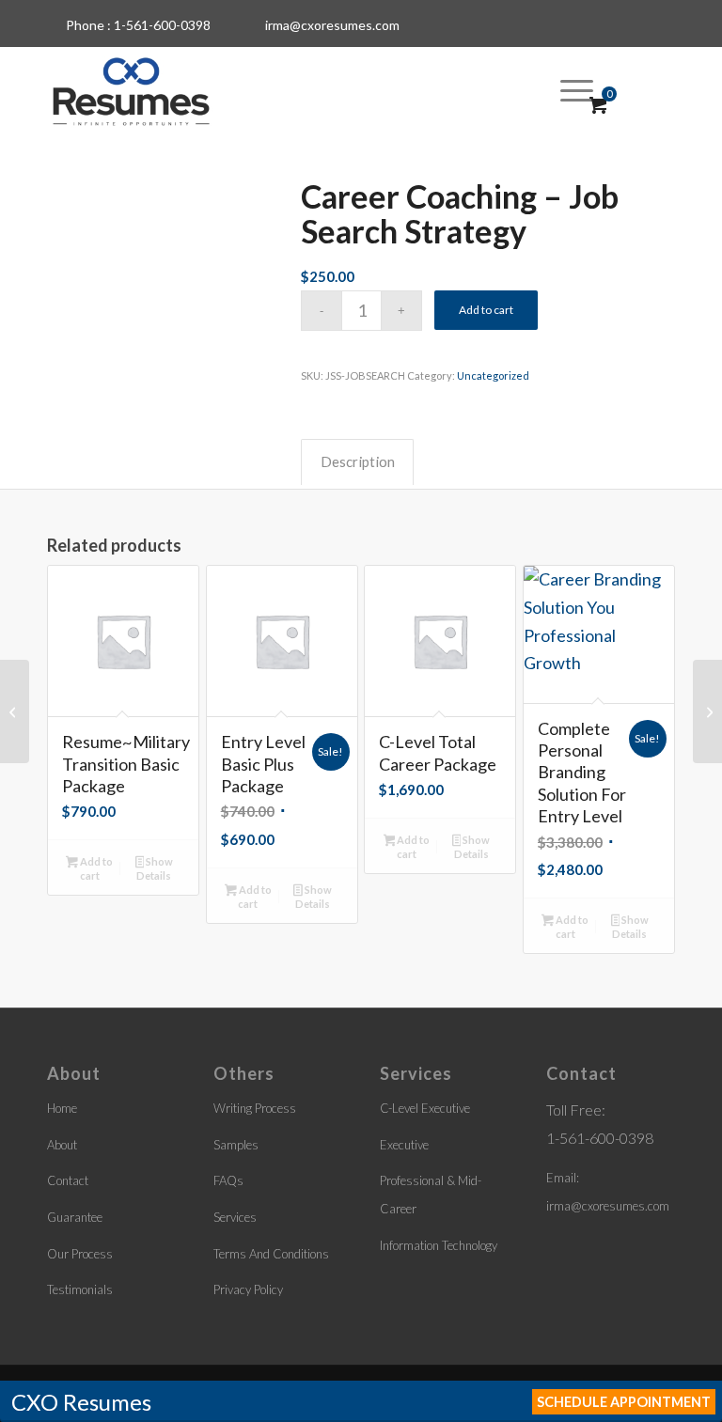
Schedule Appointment (624, 1402)
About (62, 1144)
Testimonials (80, 1289)
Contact (67, 1180)
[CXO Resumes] (131, 89)
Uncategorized (493, 375)
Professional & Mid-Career (430, 1194)
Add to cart (486, 310)
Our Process (80, 1253)
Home (62, 1108)
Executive (404, 1144)
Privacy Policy (248, 1289)
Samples (236, 1144)
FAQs (228, 1180)
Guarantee (74, 1217)
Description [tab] (358, 461)
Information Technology (438, 1245)
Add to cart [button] (95, 868)
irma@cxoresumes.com (332, 25)
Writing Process (254, 1108)
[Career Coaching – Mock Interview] (14, 711)
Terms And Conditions (271, 1253)
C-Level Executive (425, 1108)
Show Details (154, 868)
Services (235, 1217)
